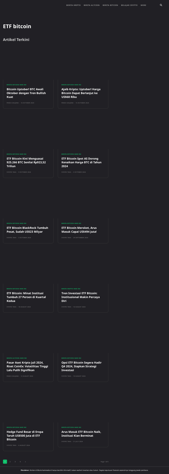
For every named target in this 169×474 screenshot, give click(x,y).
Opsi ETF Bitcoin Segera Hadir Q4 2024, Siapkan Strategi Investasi (81, 366)
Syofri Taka (11, 172)
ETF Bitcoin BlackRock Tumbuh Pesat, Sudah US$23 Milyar (27, 229)
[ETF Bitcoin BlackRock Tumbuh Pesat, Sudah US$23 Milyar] (28, 201)
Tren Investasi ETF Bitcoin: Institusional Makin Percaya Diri (80, 297)
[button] (161, 5)
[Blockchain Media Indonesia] (29, 5)
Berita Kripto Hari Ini (70, 288)
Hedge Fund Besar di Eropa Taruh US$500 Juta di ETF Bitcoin (25, 435)
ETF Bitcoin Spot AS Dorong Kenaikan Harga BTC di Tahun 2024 (81, 162)
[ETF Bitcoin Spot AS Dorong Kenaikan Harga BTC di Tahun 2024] (83, 132)
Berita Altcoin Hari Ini (17, 358)
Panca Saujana (13, 103)
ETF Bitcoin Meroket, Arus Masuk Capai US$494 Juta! (79, 229)
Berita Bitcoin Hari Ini (16, 84)
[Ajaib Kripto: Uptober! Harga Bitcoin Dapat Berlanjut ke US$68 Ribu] (83, 63)
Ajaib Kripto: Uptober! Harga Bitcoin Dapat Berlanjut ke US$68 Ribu (80, 93)
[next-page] (25, 462)
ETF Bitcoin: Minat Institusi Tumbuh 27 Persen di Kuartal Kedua (26, 297)
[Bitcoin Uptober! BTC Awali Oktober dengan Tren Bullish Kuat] (28, 63)
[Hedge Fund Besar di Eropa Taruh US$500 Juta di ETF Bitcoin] (28, 405)
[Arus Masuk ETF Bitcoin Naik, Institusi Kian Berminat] (83, 405)
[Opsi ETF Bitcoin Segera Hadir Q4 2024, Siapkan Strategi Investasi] (83, 336)
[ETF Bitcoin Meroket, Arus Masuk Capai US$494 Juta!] (83, 201)
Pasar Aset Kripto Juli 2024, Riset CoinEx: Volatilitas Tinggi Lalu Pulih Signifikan (27, 366)
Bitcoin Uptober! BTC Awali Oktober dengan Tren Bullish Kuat (26, 93)
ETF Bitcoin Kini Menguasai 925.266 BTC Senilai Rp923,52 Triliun (26, 162)
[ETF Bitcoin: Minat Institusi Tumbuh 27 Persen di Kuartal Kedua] (28, 267)
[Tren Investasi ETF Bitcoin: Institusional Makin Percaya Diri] (83, 267)
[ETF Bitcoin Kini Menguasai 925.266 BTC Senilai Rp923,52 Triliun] (28, 132)
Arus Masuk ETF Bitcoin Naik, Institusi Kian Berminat (81, 433)
